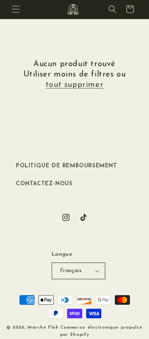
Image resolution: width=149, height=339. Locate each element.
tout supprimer (74, 85)
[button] (16, 9)
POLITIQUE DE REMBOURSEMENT (66, 166)
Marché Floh (43, 327)
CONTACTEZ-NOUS (44, 184)
